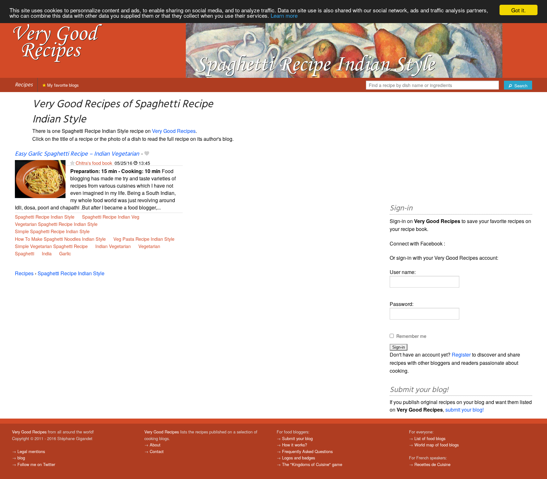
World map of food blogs (436, 445)
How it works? (294, 445)
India (47, 253)
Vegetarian (149, 246)
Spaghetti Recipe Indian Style (44, 216)
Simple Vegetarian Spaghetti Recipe (51, 246)
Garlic (65, 253)
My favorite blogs (62, 85)
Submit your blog (297, 438)
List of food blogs (429, 438)
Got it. (518, 10)
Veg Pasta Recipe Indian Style (143, 238)
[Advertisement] (461, 149)
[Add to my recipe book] (146, 154)
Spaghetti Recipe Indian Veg (110, 216)
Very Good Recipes (174, 130)
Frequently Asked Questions (307, 451)
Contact (157, 451)
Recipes (24, 85)
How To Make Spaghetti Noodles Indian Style (60, 238)
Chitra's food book (94, 162)
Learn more (284, 16)
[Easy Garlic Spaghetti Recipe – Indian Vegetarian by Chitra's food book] (40, 178)
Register (461, 354)
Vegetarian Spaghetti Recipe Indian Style (56, 224)
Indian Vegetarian (113, 246)
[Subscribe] (72, 162)
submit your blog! (464, 409)
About (155, 445)
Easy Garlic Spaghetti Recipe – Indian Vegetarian (77, 154)
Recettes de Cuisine (432, 464)
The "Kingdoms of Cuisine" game (312, 464)
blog (21, 458)
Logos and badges (298, 458)
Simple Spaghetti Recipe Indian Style (52, 231)
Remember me (411, 336)
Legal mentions (31, 451)
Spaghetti (24, 253)
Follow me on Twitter (36, 464)
